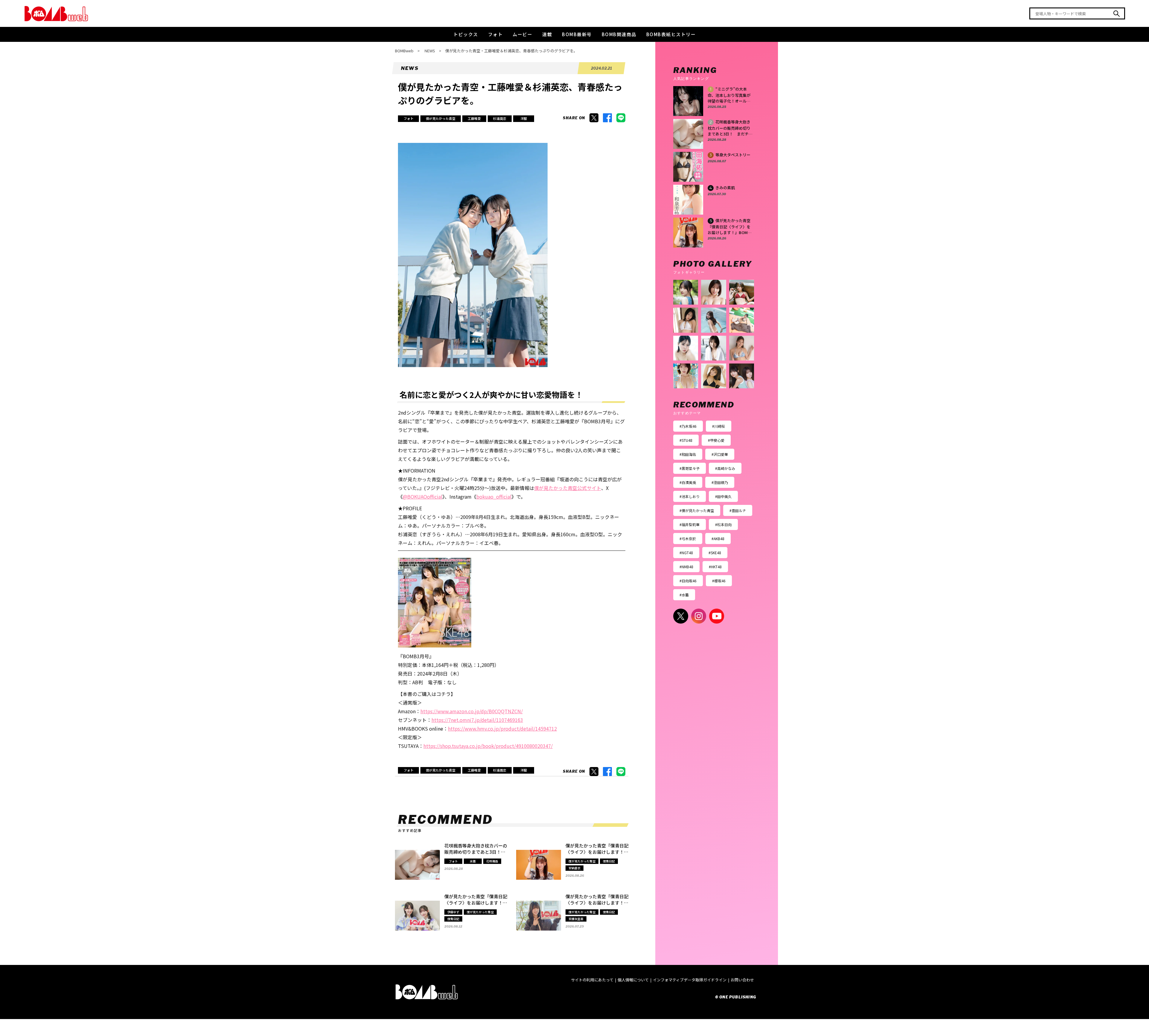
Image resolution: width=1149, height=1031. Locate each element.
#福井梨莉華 (690, 524)
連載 (547, 34)
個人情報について (633, 980)
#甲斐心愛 (716, 440)
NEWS (430, 51)
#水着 (684, 594)
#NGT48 (686, 552)
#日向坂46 (688, 580)
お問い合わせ (742, 980)
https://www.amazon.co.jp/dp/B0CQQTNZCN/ (471, 711)
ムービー (522, 34)
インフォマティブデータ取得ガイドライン (690, 980)
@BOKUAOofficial (422, 496)
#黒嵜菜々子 (690, 468)
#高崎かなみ (725, 468)
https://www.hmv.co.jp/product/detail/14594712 (502, 728)
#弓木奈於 (688, 538)
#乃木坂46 (688, 426)
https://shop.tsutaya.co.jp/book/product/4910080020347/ (488, 745)
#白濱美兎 (688, 482)
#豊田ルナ (737, 510)
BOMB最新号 (577, 34)
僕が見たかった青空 (440, 118)
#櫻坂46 (719, 580)
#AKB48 (718, 538)
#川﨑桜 (718, 426)
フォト (495, 34)
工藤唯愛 (474, 118)
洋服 (523, 118)
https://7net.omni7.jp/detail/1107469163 (477, 719)
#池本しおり (690, 496)
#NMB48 (686, 566)
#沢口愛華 (720, 454)
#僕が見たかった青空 (697, 510)
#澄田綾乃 (720, 482)
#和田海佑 (688, 454)
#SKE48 (715, 552)
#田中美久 (723, 496)
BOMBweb (404, 51)
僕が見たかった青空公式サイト (567, 487)
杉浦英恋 (499, 118)
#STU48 (686, 440)
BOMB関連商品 (619, 34)
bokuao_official (493, 496)
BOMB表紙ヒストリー (671, 34)
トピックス (465, 34)
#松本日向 (723, 524)
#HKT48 (715, 566)
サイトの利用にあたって (592, 980)
